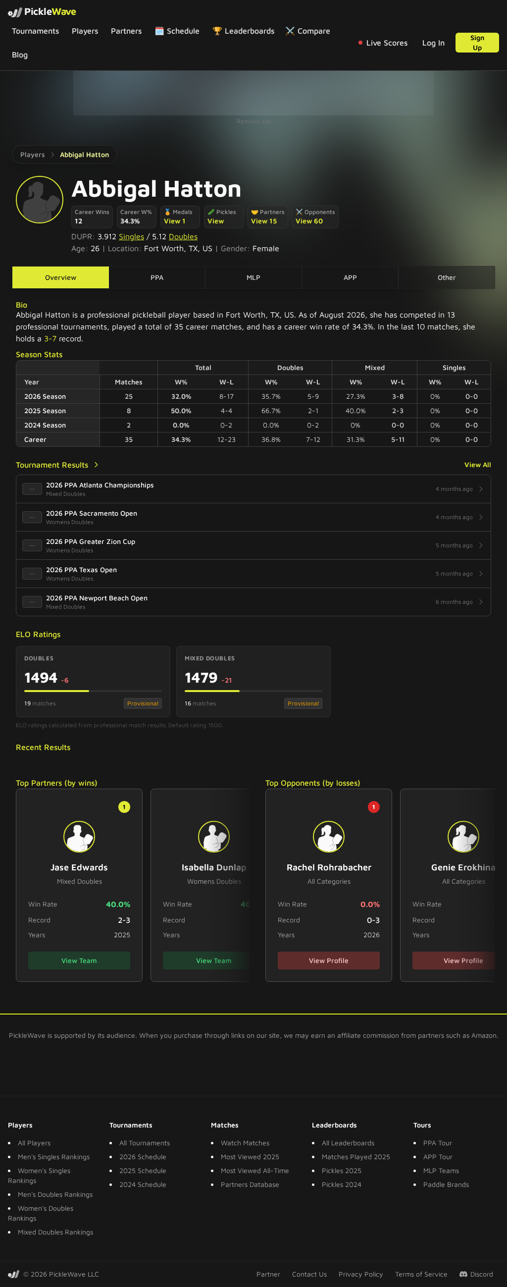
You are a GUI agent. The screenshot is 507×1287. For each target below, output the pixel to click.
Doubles (183, 236)
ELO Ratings (38, 634)
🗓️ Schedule (177, 30)
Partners (126, 30)
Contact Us (309, 1274)
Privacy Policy (361, 1274)
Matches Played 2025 (356, 1156)
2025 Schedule (142, 1170)
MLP (253, 277)
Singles (131, 236)
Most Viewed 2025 (250, 1156)
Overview (60, 277)
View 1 (175, 220)
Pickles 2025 (341, 1170)
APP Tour (438, 1156)
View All (477, 464)
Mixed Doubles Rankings (55, 1232)
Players (85, 30)
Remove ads (254, 121)
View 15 (264, 220)
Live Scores (386, 42)
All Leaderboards (348, 1142)
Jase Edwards (79, 867)
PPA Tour (437, 1142)
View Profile (329, 960)
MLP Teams (441, 1170)
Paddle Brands (446, 1184)
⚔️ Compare (307, 30)
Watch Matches (245, 1142)
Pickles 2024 (341, 1184)
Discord (481, 1274)
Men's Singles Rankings (54, 1156)
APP (350, 277)
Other (447, 277)
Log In (433, 42)
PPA (157, 277)
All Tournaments (144, 1142)
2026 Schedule (142, 1156)
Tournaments (35, 30)
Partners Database (250, 1184)
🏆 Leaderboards (243, 30)
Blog (20, 54)
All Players (34, 1142)
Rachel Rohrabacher (329, 867)
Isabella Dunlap (214, 867)
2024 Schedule (142, 1184)
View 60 (309, 220)
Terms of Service (421, 1274)
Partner (268, 1274)
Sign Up (477, 42)
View (215, 220)
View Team (79, 960)
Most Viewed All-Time (255, 1170)
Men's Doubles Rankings (55, 1194)
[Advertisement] (253, 93)
